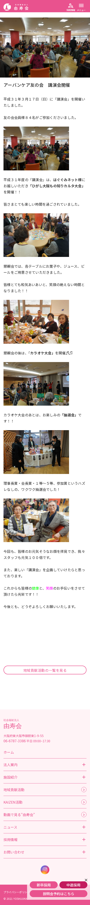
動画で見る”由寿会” (19, 814)
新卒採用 (44, 884)
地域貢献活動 (13, 789)
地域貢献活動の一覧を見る (45, 670)
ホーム (8, 752)
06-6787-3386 (14, 740)
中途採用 (73, 884)
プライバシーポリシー (16, 892)
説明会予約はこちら (58, 893)
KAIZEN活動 (12, 802)
